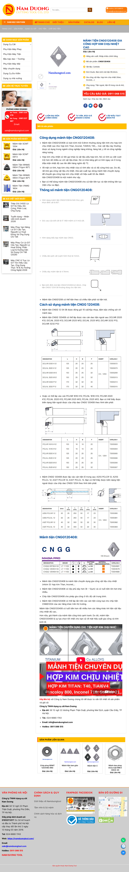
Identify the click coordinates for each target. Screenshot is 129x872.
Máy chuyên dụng (11, 68)
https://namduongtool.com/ (21, 838)
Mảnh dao (106, 99)
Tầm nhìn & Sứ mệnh (44, 807)
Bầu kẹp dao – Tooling (14, 59)
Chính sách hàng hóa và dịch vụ (48, 815)
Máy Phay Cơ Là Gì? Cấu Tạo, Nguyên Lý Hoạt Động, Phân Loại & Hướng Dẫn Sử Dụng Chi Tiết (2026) (20, 248)
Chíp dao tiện (55, 29)
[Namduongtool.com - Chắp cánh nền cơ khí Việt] (26, 9)
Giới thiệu (58, 22)
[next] (75, 58)
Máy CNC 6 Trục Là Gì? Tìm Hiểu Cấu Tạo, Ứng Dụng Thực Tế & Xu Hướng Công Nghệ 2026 (20, 265)
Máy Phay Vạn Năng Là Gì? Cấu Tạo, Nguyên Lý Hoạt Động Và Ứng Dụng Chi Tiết (20, 232)
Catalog (89, 22)
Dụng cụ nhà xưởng (12, 78)
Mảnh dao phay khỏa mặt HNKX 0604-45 (115, 767)
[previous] (41, 58)
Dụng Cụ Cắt (31, 29)
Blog (100, 22)
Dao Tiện (42, 29)
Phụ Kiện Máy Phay (12, 49)
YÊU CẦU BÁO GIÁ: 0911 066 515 (104, 93)
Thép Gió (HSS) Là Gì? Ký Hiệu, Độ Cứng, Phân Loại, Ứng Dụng (20, 207)
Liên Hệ (111, 22)
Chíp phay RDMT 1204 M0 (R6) (47, 766)
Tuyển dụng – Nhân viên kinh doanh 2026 (20, 219)
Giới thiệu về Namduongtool (47, 801)
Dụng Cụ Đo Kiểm (11, 73)
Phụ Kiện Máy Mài (11, 63)
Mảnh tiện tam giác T (70, 766)
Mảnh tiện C (92, 766)
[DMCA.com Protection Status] (106, 819)
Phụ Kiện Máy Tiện (12, 54)
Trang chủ (43, 22)
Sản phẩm (74, 22)
